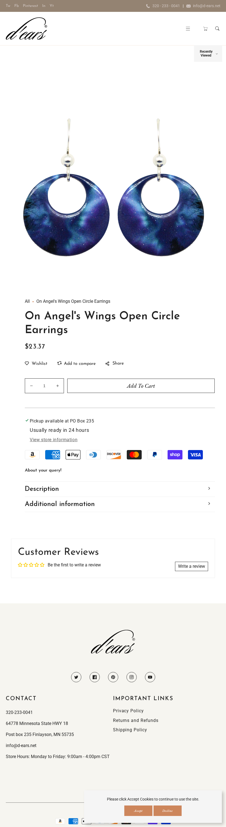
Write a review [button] (191, 566)
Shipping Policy (130, 729)
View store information (53, 439)
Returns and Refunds (135, 720)
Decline (167, 811)
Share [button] (118, 363)
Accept (138, 811)
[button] (188, 28)
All (27, 301)
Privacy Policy (128, 710)
